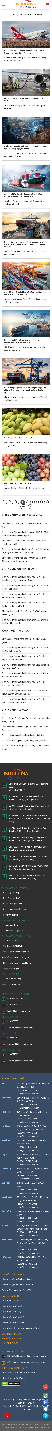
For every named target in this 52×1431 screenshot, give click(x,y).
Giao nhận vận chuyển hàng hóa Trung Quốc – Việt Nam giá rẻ (25, 728)
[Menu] (3, 4)
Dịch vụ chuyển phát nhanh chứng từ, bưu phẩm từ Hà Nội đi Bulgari (25, 587)
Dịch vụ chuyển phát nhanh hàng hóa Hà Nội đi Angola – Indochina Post (23, 596)
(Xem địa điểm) (32, 799)
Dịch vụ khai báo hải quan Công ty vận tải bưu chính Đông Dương (26, 720)
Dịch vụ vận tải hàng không (13, 1323)
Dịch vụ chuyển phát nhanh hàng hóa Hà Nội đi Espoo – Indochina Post (23, 658)
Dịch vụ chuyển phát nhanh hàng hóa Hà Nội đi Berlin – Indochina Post (23, 604)
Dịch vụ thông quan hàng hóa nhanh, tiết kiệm (23, 735)
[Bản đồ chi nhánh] (46, 1416)
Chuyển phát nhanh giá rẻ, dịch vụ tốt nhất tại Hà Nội (24, 525)
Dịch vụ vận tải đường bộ (13, 1306)
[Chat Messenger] (46, 1409)
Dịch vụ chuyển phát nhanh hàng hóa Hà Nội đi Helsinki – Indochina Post (23, 684)
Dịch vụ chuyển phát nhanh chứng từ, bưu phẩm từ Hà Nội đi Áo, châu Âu (25, 675)
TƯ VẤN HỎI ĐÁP (10, 1343)
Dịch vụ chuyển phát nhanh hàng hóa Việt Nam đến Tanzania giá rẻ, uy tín (25, 666)
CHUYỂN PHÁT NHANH (13, 1274)
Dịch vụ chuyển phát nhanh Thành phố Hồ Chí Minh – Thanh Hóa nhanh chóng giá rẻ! (25, 534)
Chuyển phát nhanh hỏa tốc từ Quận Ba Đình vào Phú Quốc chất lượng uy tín (24, 560)
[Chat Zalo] (46, 1402)
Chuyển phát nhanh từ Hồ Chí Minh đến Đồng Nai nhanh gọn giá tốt (24, 542)
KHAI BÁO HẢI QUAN (12, 1338)
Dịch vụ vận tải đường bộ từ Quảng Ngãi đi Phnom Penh (25, 747)
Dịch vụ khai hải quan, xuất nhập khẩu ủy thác (22, 1328)
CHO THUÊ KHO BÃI (11, 1334)
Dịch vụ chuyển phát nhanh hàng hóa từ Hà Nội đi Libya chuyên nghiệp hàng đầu (24, 692)
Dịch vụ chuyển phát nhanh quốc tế (17, 1285)
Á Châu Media (43, 1427)
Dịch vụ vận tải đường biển (13, 1317)
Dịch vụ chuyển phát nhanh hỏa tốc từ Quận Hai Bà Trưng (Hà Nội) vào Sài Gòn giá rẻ (25, 551)
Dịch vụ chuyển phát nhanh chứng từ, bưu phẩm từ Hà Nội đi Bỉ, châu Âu (25, 622)
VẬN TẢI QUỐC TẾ (10, 1296)
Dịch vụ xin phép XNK (11, 1300)
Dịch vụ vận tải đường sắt (13, 1311)
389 (23, 506)
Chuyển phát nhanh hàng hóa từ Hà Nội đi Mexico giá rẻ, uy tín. (25, 613)
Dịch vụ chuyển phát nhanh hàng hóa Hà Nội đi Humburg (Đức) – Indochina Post (23, 579)
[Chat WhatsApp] (46, 1396)
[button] (47, 4)
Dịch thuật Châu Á (26, 1403)
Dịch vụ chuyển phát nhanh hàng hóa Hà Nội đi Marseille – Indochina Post (23, 701)
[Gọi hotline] (46, 1387)
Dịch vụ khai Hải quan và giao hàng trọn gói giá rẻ (24, 740)
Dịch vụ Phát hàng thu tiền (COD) (16, 1290)
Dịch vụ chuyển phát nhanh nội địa (17, 1279)
